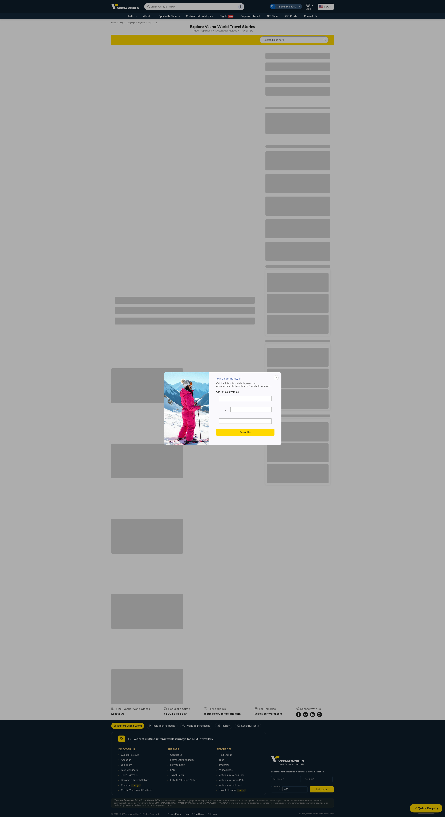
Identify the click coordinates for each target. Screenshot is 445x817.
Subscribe (245, 432)
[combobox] (222, 410)
